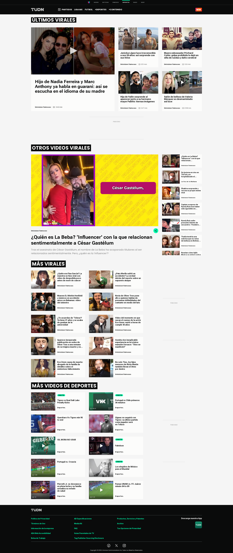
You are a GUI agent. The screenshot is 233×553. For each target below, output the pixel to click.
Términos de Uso (38, 524)
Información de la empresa (42, 528)
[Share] (155, 230)
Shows (96, 2)
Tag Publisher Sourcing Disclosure (89, 538)
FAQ (75, 528)
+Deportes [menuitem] (100, 9)
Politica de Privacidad (40, 519)
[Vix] (198, 9)
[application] (73, 50)
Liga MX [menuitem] (78, 9)
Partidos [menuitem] (67, 9)
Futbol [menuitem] (89, 9)
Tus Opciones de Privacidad (129, 528)
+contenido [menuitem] (115, 9)
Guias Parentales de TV (84, 533)
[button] (72, 50)
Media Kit (78, 524)
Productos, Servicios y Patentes (130, 519)
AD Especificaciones (83, 519)
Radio (135, 2)
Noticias (105, 2)
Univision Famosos (43, 107)
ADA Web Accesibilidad (41, 533)
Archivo (120, 524)
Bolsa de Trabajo (38, 538)
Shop (143, 2)
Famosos (115, 2)
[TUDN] (37, 9)
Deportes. (61, 408)
